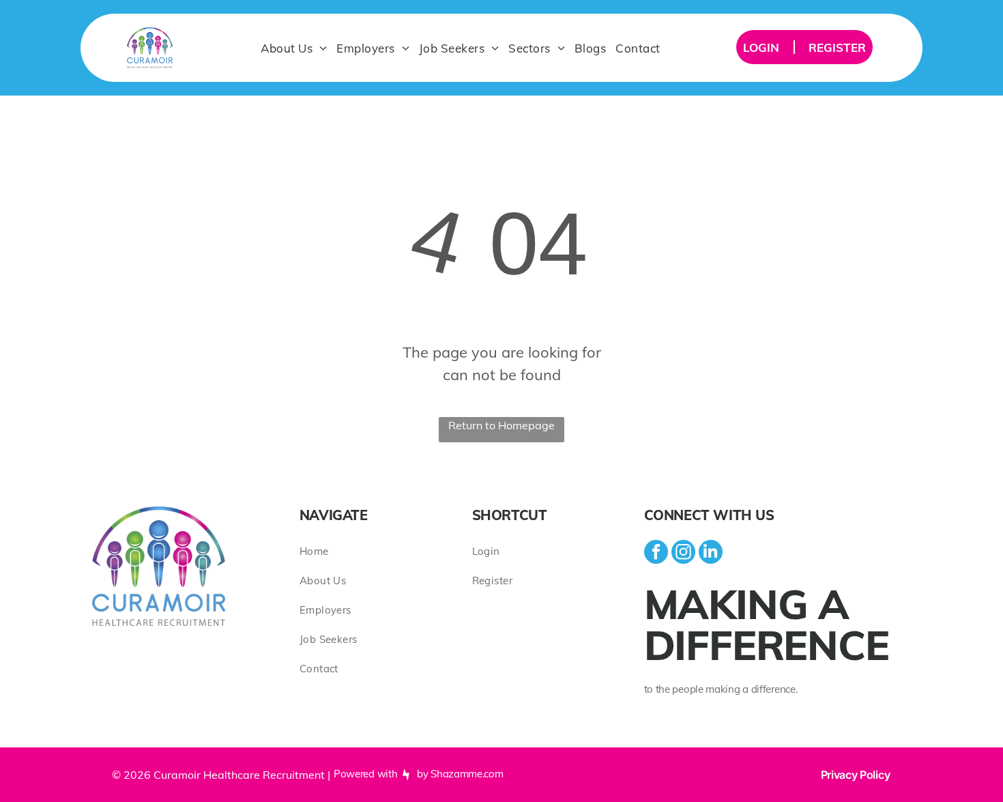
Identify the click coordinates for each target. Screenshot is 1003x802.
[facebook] (656, 553)
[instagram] (683, 553)
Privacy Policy (855, 775)
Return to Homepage (501, 425)
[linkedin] (711, 553)
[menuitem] (294, 48)
